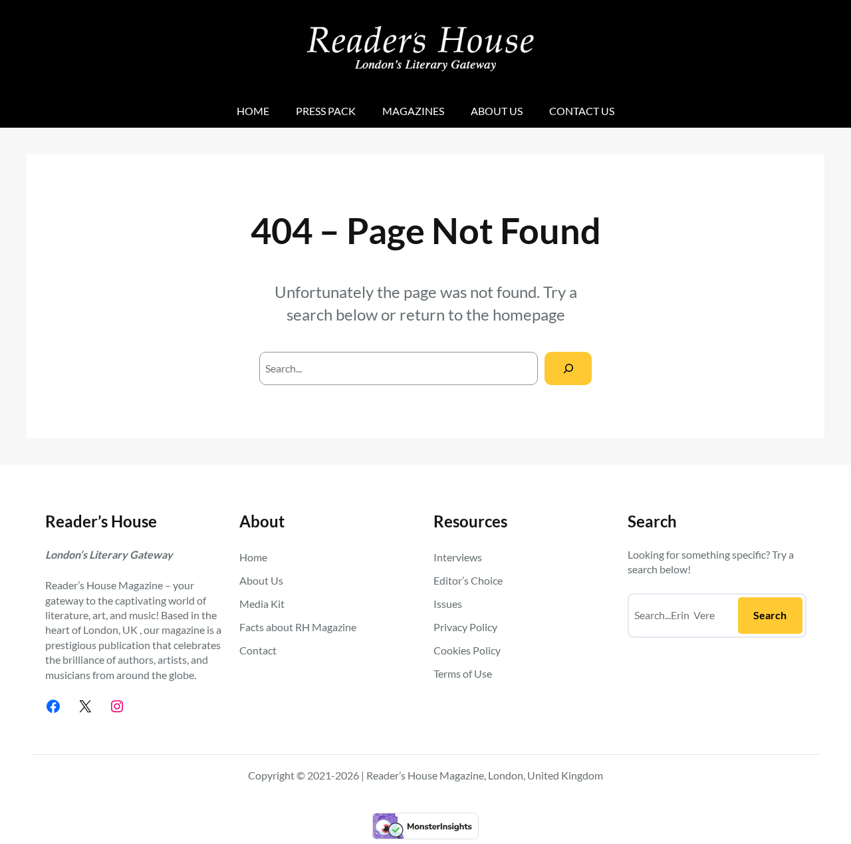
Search (770, 615)
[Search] (568, 368)
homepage (529, 314)
